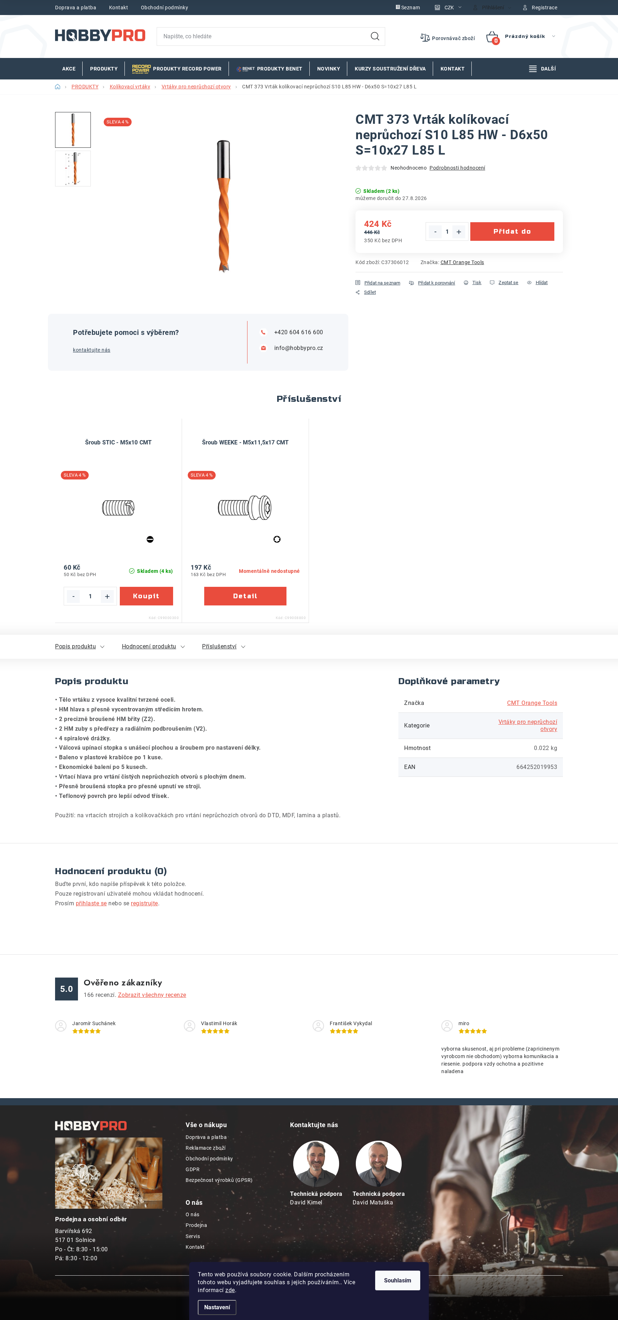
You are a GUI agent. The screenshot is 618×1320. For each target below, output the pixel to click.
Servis (193, 1236)
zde (230, 1290)
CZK (449, 7)
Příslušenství (219, 646)
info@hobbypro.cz (298, 348)
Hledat (375, 36)
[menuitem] (69, 68)
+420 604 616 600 (298, 332)
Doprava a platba (75, 7)
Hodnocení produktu (149, 646)
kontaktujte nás (92, 350)
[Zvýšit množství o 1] (458, 231)
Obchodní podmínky (164, 7)
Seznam (410, 7)
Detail (245, 596)
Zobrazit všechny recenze (152, 995)
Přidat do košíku (512, 234)
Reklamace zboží (206, 1148)
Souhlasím (397, 1280)
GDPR (193, 1169)
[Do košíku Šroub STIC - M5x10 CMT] (146, 596)
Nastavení (217, 1307)
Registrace (544, 7)
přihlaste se (91, 903)
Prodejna (196, 1225)
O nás (193, 1214)
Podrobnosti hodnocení (457, 168)
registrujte (144, 903)
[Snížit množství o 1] (435, 231)
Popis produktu (75, 646)
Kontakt (118, 7)
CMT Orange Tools (462, 262)
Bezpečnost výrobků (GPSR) (219, 1180)
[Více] (542, 68)
